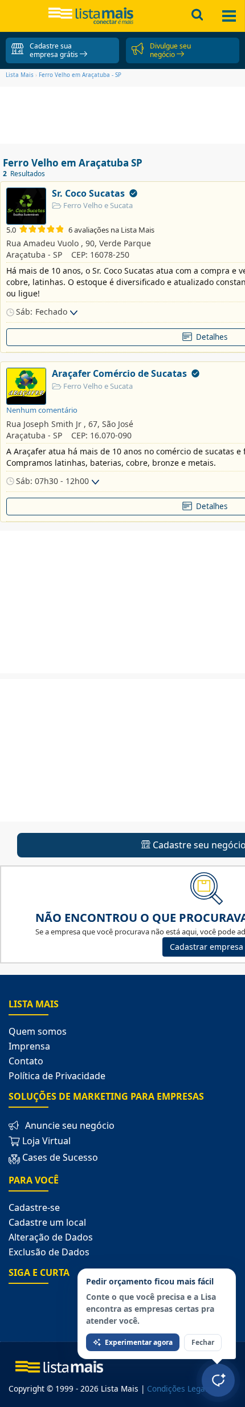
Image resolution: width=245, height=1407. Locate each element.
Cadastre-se (34, 1207)
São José (117, 423)
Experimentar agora (139, 1342)
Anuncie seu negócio (70, 1125)
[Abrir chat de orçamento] (218, 1380)
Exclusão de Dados (49, 1252)
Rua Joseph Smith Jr (43, 423)
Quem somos (38, 1031)
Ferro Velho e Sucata (97, 205)
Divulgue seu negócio (170, 50)
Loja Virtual (45, 1140)
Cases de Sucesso (60, 1158)
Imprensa (29, 1046)
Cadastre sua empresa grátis (55, 50)
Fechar (202, 1342)
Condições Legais (179, 1388)
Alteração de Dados (51, 1237)
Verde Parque (125, 243)
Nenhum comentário (41, 410)
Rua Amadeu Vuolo (42, 243)
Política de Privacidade (57, 1076)
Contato (26, 1061)
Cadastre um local (47, 1222)
